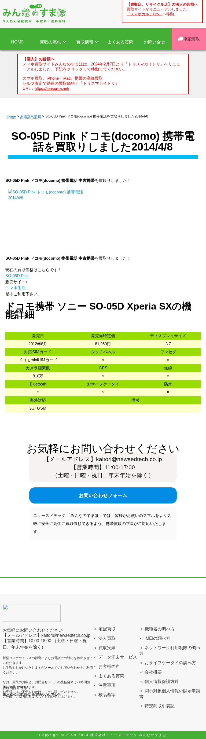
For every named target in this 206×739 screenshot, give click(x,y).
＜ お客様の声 (106, 666)
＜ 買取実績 (104, 647)
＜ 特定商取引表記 (157, 706)
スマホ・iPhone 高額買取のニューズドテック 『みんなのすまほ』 (34, 13)
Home (11, 116)
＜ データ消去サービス (115, 657)
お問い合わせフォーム (103, 495)
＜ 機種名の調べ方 (157, 629)
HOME (17, 42)
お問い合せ (154, 42)
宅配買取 (191, 39)
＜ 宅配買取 (104, 629)
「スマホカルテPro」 (145, 14)
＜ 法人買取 (104, 638)
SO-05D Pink (17, 275)
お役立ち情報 (30, 116)
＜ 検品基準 (104, 694)
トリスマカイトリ (99, 83)
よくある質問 (120, 42)
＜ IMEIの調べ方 (154, 638)
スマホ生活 (15, 287)
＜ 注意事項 (104, 685)
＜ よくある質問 (108, 676)
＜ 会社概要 (150, 672)
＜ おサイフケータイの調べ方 (167, 662)
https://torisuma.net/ (52, 88)
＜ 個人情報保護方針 (159, 681)
